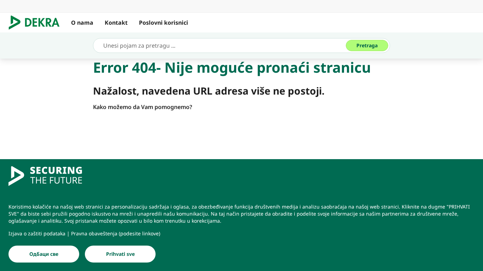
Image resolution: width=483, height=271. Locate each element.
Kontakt (116, 22)
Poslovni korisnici (163, 22)
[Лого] (36, 22)
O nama (82, 22)
